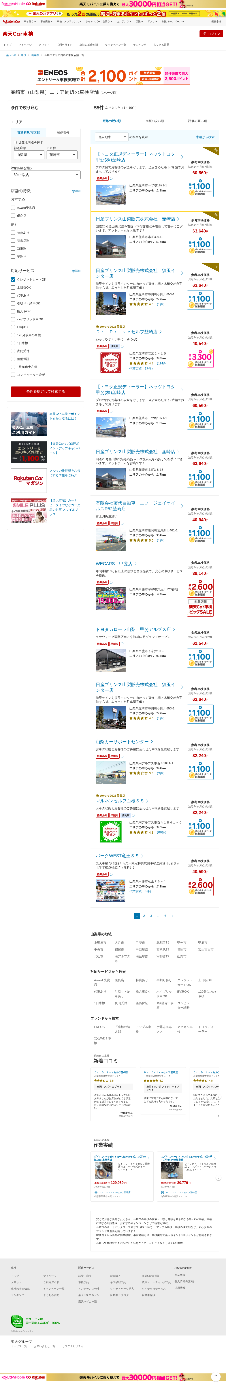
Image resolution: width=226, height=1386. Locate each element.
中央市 (98, 949)
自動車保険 (148, 1295)
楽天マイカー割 (87, 1301)
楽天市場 (216, 21)
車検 (23, 55)
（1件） (160, 304)
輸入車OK (24, 311)
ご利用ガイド (64, 45)
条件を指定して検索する (45, 391)
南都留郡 (162, 956)
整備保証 (23, 359)
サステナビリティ (72, 1346)
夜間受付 (23, 351)
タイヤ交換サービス (154, 1288)
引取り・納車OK (28, 303)
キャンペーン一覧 (115, 45)
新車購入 (115, 1275)
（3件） (160, 773)
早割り (21, 256)
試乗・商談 (85, 1275)
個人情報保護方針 (185, 1281)
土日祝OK (24, 287)
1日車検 (22, 343)
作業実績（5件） (141, 891)
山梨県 (35, 55)
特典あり (23, 232)
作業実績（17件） (141, 368)
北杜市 (98, 956)
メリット (44, 45)
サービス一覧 (19, 1346)
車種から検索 (205, 137)
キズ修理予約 (118, 1282)
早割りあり (164, 980)
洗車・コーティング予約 (156, 1282)
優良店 (21, 216)
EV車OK (22, 327)
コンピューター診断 (31, 375)
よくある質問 (161, 45)
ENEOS (99, 1027)
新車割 (21, 248)
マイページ (25, 45)
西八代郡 (162, 949)
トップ (7, 45)
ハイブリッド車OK (30, 319)
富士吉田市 (206, 949)
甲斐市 (140, 942)
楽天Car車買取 (151, 1275)
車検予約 (83, 1282)
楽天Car (11, 55)
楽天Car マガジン (88, 1295)
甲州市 (181, 942)
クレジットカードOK (31, 279)
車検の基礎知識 (88, 45)
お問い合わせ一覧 (44, 1346)
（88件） (161, 832)
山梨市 (181, 956)
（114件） (162, 363)
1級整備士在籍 (27, 367)
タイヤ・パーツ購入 (122, 1288)
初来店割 (23, 240)
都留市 (119, 949)
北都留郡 (162, 942)
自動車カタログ (119, 1295)
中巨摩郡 (142, 949)
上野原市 (100, 942)
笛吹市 (181, 949)
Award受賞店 (26, 208)
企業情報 (180, 1275)
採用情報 (180, 1287)
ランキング (139, 45)
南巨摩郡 (142, 956)
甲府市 (202, 942)
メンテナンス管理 (89, 1288)
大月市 (119, 942)
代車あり (23, 295)
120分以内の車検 (29, 335)
